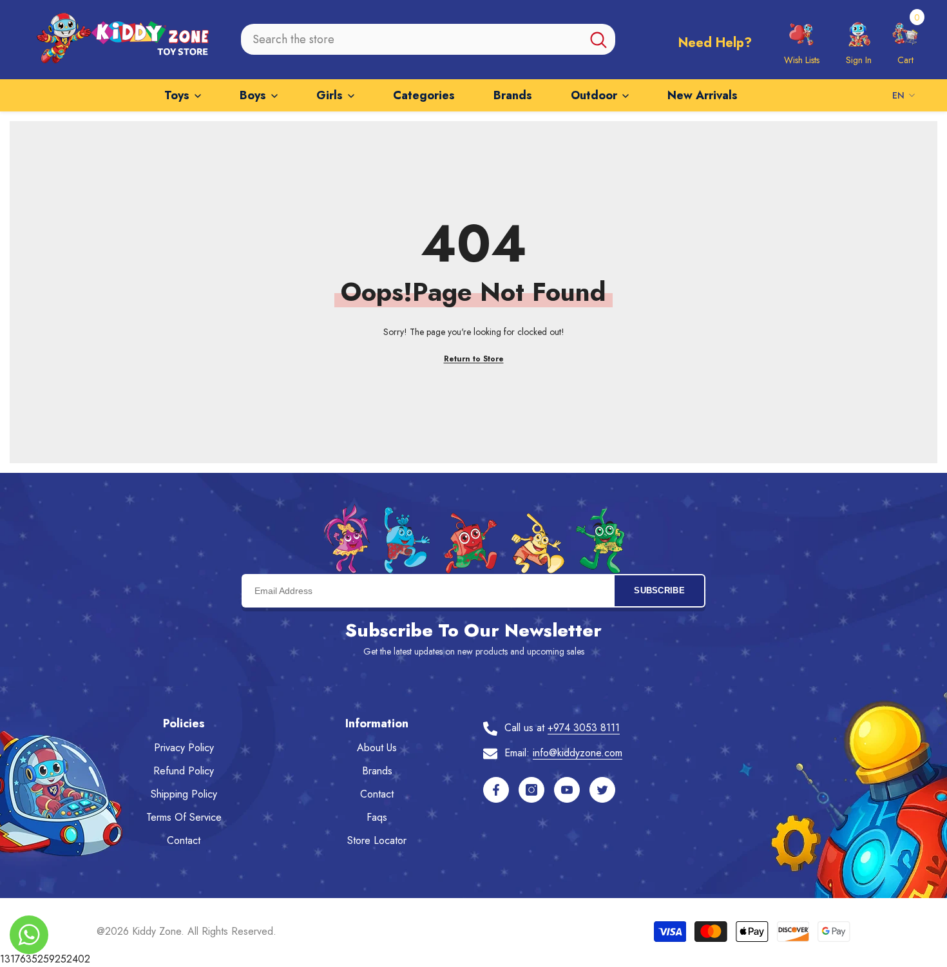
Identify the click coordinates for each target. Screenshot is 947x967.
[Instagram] (531, 790)
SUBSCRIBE (659, 590)
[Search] (428, 39)
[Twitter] (602, 790)
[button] (905, 39)
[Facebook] (496, 790)
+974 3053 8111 (584, 727)
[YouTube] (567, 790)
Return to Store (474, 359)
